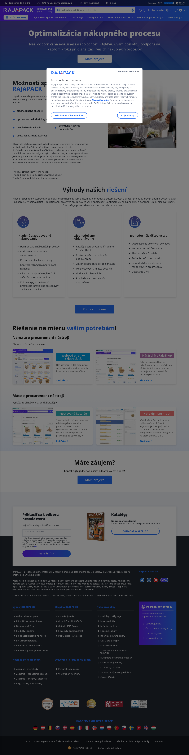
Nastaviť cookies (100, 100)
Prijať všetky (127, 115)
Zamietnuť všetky (127, 71)
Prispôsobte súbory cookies (69, 115)
